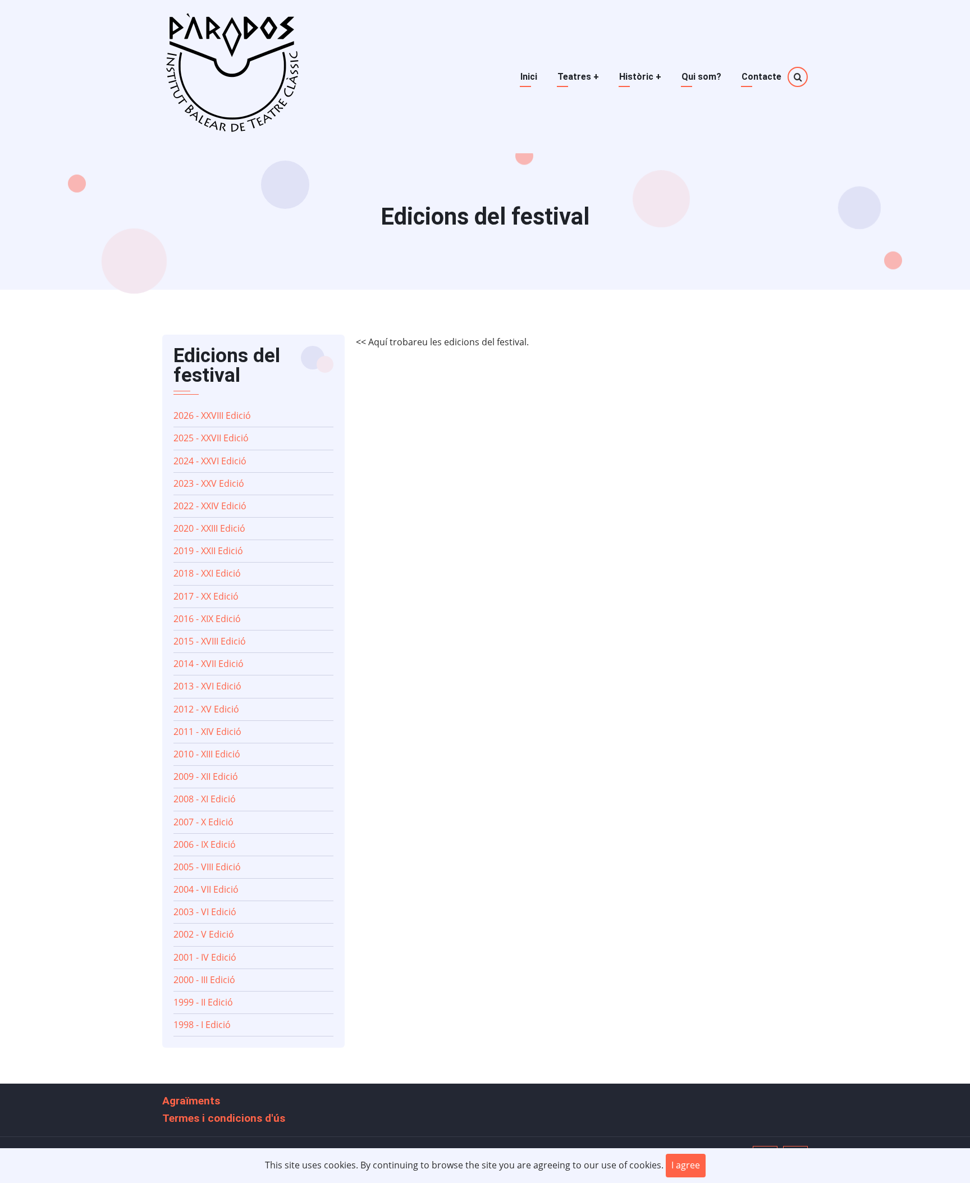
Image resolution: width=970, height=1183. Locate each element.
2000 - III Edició (204, 980)
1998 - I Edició (202, 1024)
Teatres (578, 76)
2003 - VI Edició (204, 912)
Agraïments (191, 1100)
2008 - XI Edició (204, 799)
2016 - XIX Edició (207, 619)
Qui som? (701, 76)
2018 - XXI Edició (207, 573)
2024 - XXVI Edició (209, 461)
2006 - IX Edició (204, 844)
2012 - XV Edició (206, 709)
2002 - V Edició (203, 934)
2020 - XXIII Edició (209, 528)
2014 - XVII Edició (208, 663)
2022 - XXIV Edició (209, 506)
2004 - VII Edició (206, 889)
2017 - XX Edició (206, 596)
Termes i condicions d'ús (223, 1118)
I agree (685, 1165)
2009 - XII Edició (205, 776)
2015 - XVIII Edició (209, 641)
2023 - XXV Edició (208, 483)
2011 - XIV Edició (207, 731)
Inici (528, 76)
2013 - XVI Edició (207, 686)
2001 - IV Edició (204, 957)
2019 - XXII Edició (208, 551)
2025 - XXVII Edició (211, 438)
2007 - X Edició (203, 822)
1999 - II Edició (203, 1002)
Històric (640, 76)
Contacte (761, 76)
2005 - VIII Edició (207, 867)
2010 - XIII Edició (206, 754)
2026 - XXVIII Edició (212, 415)
